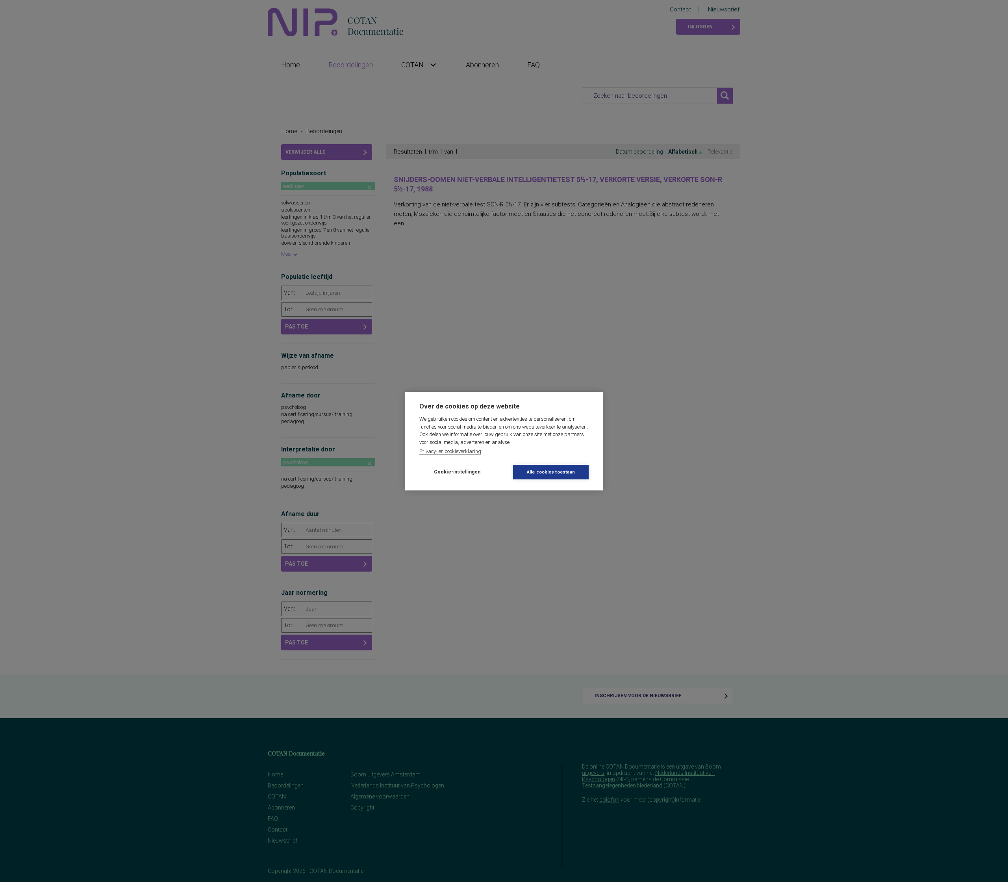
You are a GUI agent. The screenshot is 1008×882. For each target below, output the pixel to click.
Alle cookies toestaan (551, 472)
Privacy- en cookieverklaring (450, 451)
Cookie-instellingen (457, 472)
